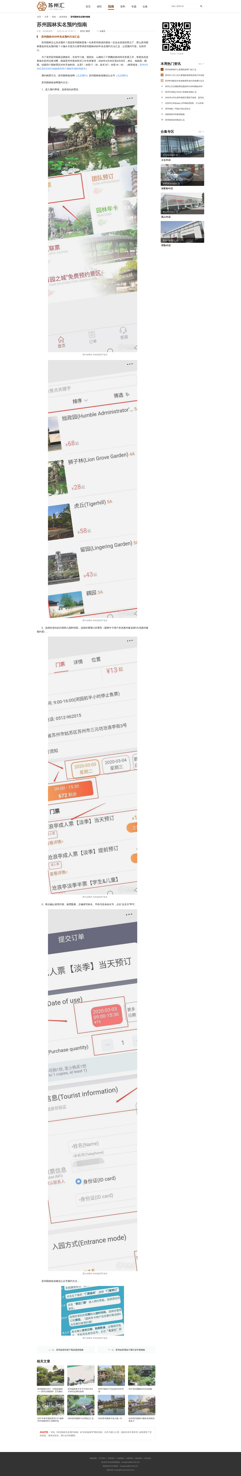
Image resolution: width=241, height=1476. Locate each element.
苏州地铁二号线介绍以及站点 (178, 108)
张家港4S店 (167, 188)
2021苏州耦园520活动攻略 (140, 1388)
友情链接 (120, 1458)
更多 (200, 64)
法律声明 (129, 1458)
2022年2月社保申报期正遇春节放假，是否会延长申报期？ (184, 98)
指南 (54, 16)
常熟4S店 (166, 245)
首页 (39, 16)
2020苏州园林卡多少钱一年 (110, 1418)
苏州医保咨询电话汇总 (175, 119)
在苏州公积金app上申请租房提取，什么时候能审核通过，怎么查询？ (184, 104)
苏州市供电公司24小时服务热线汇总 (181, 91)
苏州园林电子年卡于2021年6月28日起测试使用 (80, 1390)
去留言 (102, 31)
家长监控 (147, 1458)
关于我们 (102, 1458)
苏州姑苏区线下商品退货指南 (69, 1349)
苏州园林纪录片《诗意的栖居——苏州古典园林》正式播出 (50, 1390)
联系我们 (111, 1458)
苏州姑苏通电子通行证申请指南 (130, 1349)
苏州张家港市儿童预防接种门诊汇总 (180, 69)
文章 (46, 16)
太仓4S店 (166, 160)
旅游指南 (63, 16)
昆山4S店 (166, 216)
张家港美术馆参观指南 (175, 114)
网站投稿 (93, 1458)
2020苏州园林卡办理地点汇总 (81, 1418)
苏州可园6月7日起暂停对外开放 (111, 1390)
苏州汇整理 (85, 31)
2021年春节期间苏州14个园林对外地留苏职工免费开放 (50, 1419)
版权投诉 (138, 1458)
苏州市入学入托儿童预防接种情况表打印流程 (184, 75)
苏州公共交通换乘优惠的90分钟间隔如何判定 (184, 87)
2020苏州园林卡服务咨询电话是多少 (142, 1419)
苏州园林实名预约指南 (80, 16)
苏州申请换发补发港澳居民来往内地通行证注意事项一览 (184, 81)
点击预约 (82, 75)
